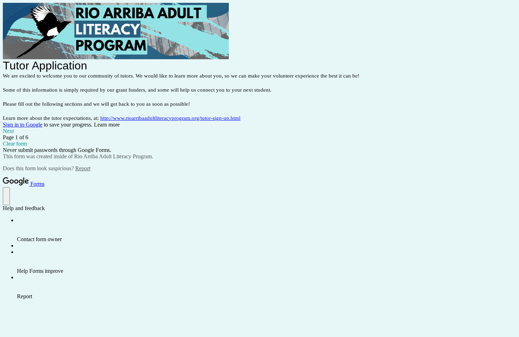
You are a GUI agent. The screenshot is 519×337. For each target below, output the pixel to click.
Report (82, 168)
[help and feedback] (6, 196)
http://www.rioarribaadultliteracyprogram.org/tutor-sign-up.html (170, 118)
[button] (259, 131)
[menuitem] (266, 230)
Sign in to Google (22, 125)
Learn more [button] (107, 125)
